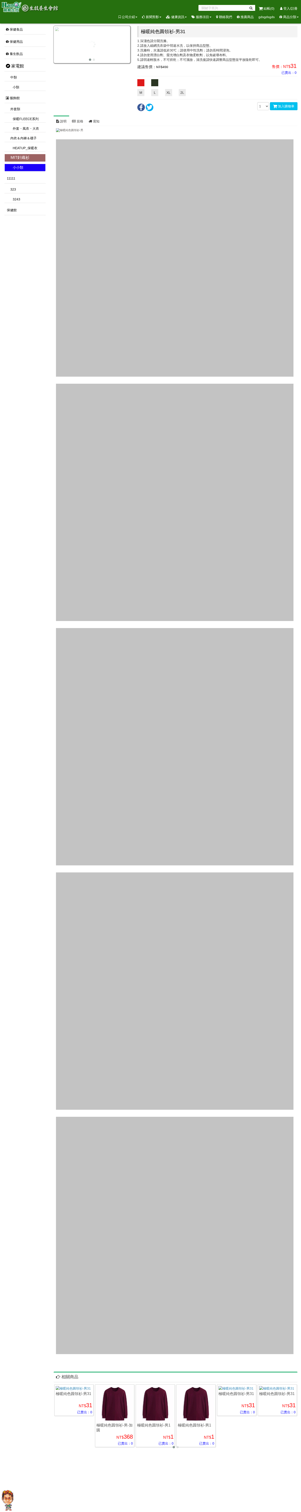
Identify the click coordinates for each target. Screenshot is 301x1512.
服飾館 (14, 98)
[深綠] (154, 82)
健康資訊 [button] (177, 17)
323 (12, 189)
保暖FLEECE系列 (25, 119)
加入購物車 (285, 106)
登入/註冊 (289, 8)
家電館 (17, 66)
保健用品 (16, 41)
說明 (63, 121)
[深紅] (140, 82)
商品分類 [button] (289, 17)
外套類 (14, 109)
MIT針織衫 (19, 157)
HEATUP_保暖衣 (24, 148)
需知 (95, 121)
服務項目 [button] (202, 17)
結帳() (269, 8)
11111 (10, 178)
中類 (13, 77)
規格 (79, 121)
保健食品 (16, 29)
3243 (16, 199)
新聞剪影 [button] (152, 17)
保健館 (11, 210)
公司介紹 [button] (128, 17)
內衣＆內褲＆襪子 (23, 138)
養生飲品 (16, 54)
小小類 (17, 167)
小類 (15, 87)
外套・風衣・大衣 (25, 128)
